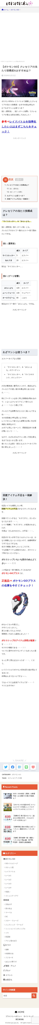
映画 (7, 900)
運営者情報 (19, 1019)
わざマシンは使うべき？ (15, 196)
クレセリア (13, 778)
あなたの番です (11, 962)
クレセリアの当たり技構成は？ (17, 185)
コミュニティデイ (11, 896)
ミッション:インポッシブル (15, 929)
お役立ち (8, 980)
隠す (19, 179)
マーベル (8, 912)
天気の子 (8, 904)
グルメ (8, 970)
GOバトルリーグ (11, 863)
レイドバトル (10, 871)
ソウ (7, 933)
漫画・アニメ (11, 966)
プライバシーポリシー (14, 1016)
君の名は (8, 908)
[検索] (34, 995)
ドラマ (8, 945)
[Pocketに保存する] (33, 767)
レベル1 (8, 875)
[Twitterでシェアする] (6, 767)
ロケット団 (9, 867)
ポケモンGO (16, 774)
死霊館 (7, 937)
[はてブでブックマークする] (19, 767)
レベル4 (8, 888)
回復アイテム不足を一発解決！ (17, 199)
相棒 (7, 949)
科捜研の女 (9, 953)
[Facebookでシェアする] (12, 767)
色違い (7, 892)
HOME (20, 1012)
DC (6, 916)
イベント (9, 975)
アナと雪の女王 (11, 941)
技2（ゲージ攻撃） (15, 192)
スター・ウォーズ (11, 920)
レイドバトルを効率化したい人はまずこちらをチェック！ (19, 126)
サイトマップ (28, 1016)
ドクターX (9, 957)
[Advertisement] (19, 35)
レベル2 (8, 880)
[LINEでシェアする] (26, 767)
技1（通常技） (13, 189)
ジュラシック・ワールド (14, 925)
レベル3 (8, 884)
